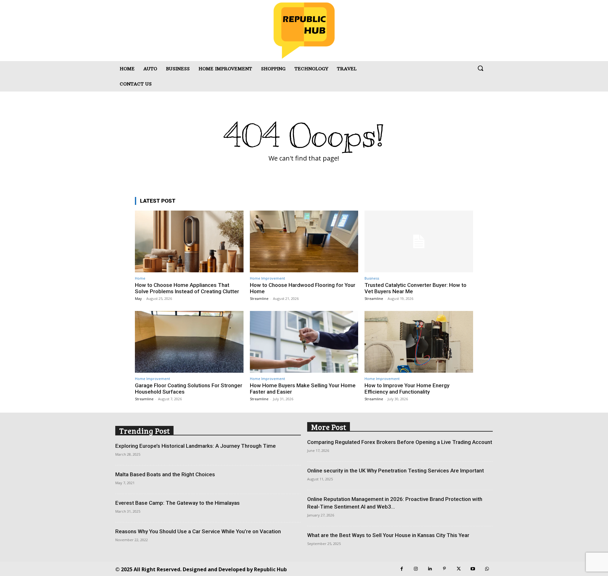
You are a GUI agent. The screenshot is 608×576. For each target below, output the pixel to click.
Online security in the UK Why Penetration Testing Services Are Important (395, 470)
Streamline (259, 298)
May (138, 298)
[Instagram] (415, 568)
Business (371, 278)
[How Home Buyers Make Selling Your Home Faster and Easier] (304, 342)
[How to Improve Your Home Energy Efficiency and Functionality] (418, 342)
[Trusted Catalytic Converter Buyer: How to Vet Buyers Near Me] (418, 241)
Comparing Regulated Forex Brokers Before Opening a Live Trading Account (399, 442)
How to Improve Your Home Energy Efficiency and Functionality (406, 388)
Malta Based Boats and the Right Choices (165, 474)
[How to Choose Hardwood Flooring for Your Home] (304, 241)
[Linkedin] (430, 568)
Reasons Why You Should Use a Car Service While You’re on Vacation (198, 531)
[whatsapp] (487, 568)
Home (140, 278)
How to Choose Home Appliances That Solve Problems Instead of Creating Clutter (187, 288)
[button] (480, 68)
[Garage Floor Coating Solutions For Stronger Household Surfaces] (189, 342)
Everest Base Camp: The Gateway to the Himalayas (177, 503)
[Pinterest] (444, 568)
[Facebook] (401, 568)
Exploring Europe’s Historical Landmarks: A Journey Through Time (195, 446)
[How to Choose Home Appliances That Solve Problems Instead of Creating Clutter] (189, 241)
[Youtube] (472, 568)
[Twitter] (458, 568)
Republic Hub (270, 569)
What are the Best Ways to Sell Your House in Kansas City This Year (388, 535)
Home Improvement (267, 278)
